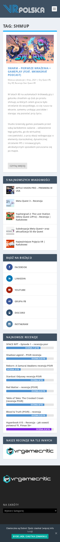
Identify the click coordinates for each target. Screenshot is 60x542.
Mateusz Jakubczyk (16, 79)
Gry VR (11, 83)
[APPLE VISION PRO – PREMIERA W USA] (10, 190)
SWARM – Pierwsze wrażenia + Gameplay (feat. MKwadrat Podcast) (29, 71)
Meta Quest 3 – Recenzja (29, 200)
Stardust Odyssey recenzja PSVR (24, 376)
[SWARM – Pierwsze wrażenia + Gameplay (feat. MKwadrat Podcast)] (30, 49)
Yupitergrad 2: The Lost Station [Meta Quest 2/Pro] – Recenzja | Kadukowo (33, 216)
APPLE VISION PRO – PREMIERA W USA (34, 189)
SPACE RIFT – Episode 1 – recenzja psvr (27, 344)
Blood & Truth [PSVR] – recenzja (23, 411)
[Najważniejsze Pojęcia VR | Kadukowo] (10, 244)
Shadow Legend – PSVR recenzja (23, 354)
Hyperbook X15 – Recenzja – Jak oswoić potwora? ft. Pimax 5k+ (27, 424)
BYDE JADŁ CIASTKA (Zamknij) (30, 536)
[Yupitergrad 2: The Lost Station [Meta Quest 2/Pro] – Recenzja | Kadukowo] (10, 216)
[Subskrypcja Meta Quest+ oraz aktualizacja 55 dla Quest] (10, 231)
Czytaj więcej (17, 165)
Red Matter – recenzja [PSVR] (22, 387)
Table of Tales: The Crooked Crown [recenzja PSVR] (25, 400)
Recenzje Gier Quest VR (25, 83)
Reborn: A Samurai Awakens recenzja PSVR (29, 365)
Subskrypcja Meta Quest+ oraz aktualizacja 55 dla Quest (32, 230)
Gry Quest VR (44, 79)
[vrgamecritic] (30, 454)
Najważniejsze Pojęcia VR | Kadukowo (30, 243)
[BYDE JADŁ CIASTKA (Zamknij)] (56, 533)
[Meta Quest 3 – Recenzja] (10, 203)
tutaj (29, 531)
